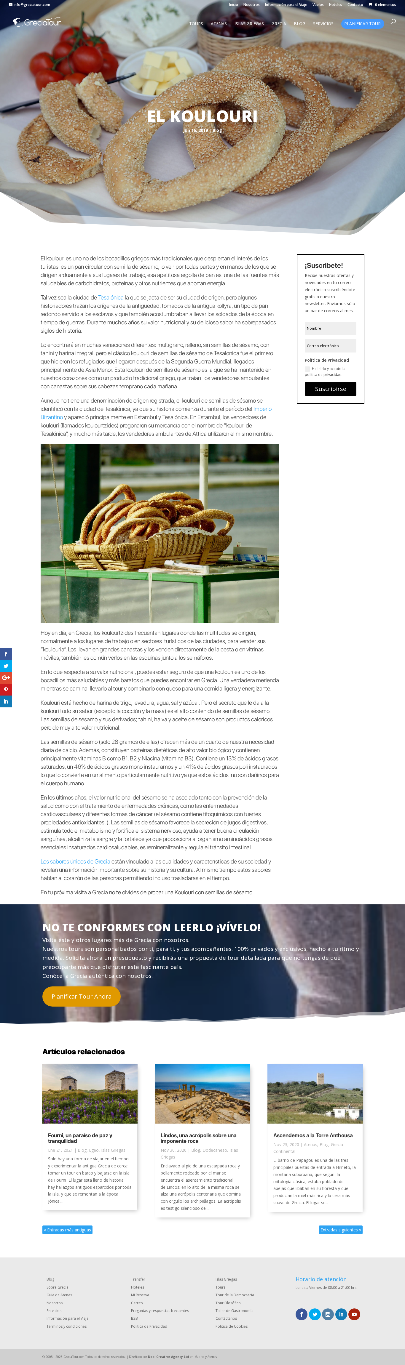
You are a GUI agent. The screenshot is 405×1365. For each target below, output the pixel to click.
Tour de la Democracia (235, 1294)
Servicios (323, 24)
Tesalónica (111, 297)
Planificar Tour (362, 24)
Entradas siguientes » (341, 1230)
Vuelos (318, 5)
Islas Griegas (249, 24)
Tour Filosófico (228, 1302)
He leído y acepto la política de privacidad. (325, 371)
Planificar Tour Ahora (81, 996)
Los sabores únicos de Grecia (75, 861)
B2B (134, 1318)
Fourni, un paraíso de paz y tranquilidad (80, 1138)
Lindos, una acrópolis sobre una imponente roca (199, 1138)
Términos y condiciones (67, 1326)
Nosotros (251, 5)
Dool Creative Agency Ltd (168, 1357)
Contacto (355, 5)
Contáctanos (226, 1318)
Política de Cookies (232, 1326)
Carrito (137, 1302)
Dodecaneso (215, 1150)
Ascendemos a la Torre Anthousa (313, 1135)
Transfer (138, 1279)
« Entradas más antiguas (67, 1230)
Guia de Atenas (59, 1294)
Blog (299, 24)
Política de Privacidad (149, 1326)
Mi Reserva (140, 1294)
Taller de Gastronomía (234, 1310)
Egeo (94, 1150)
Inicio (233, 5)
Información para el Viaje (286, 5)
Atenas (219, 24)
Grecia (279, 24)
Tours (196, 24)
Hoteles (335, 5)
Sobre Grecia (57, 1287)
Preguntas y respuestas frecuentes (160, 1310)
